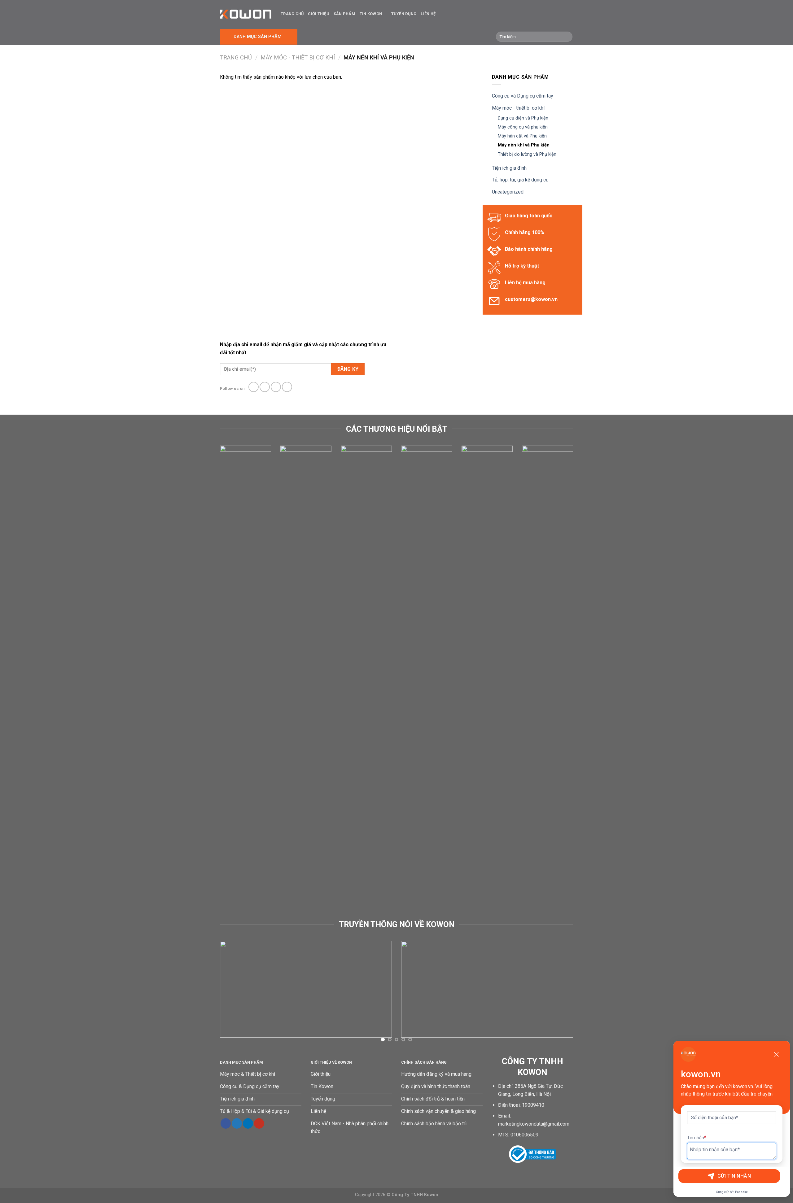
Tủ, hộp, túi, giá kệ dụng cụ (520, 180)
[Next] (574, 682)
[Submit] (567, 37)
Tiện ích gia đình (509, 168)
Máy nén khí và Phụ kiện (524, 145)
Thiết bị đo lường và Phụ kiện (527, 154)
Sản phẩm (344, 13)
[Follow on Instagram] (265, 387)
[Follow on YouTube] (259, 1123)
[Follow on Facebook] (253, 387)
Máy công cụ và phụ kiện (523, 127)
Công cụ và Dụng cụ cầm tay (522, 96)
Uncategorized (508, 192)
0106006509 (524, 1135)
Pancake (741, 1192)
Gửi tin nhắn (734, 1176)
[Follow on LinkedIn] (248, 1123)
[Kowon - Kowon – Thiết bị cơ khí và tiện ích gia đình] (245, 14)
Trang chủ (292, 13)
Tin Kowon (371, 13)
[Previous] (218, 682)
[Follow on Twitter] (276, 387)
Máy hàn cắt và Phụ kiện (522, 136)
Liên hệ (428, 13)
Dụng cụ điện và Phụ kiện (523, 118)
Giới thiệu (318, 13)
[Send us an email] (287, 387)
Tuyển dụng (404, 13)
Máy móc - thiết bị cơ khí (298, 57)
